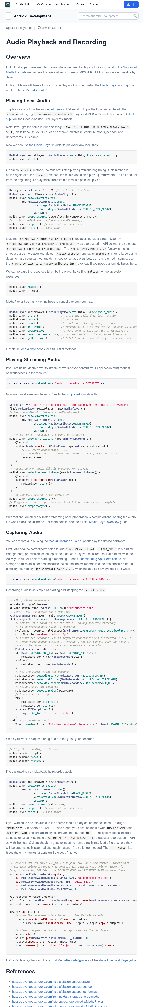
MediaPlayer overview (104, 522)
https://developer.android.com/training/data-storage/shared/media (55, 996)
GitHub (51, 28)
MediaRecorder (36, 90)
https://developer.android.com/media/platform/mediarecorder (52, 986)
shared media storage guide (117, 960)
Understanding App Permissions (99, 559)
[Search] (135, 16)
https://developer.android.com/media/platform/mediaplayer (51, 981)
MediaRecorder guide (72, 960)
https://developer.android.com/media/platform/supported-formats (55, 991)
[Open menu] (8, 16)
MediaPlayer (108, 85)
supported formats (52, 109)
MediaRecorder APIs (63, 541)
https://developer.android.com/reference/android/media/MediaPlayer (57, 1001)
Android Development (32, 16)
